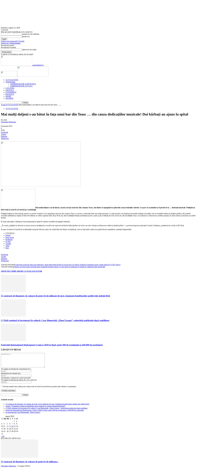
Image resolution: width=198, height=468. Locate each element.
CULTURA (10, 88)
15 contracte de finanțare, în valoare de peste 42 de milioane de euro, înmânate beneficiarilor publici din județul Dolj (55, 296)
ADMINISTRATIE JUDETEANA (23, 84)
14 (12, 426)
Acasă (3, 105)
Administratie (10, 82)
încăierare (9, 239)
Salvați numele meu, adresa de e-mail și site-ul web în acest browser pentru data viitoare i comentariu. (39, 386)
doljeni (8, 235)
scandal (8, 244)
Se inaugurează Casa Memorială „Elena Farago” (23, 412)
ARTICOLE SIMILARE (11, 271)
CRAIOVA (10, 90)
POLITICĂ (10, 94)
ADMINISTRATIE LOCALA (21, 86)
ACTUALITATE (12, 80)
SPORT (8, 96)
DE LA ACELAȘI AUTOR (31, 271)
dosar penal (10, 237)
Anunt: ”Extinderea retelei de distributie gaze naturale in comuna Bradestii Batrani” (36, 406)
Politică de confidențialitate (10, 43)
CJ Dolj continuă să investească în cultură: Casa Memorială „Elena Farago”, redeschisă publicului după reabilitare (55, 320)
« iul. (3, 436)
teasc (7, 248)
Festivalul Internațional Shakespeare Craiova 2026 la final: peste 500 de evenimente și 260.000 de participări (52, 345)
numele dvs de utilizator (30, 34)
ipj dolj (8, 242)
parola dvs (26, 36)
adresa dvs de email (29, 50)
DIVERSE (9, 98)
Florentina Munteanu (8, 122)
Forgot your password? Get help (12, 41)
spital (7, 246)
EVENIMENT (11, 92)
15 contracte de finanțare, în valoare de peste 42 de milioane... (30, 461)
